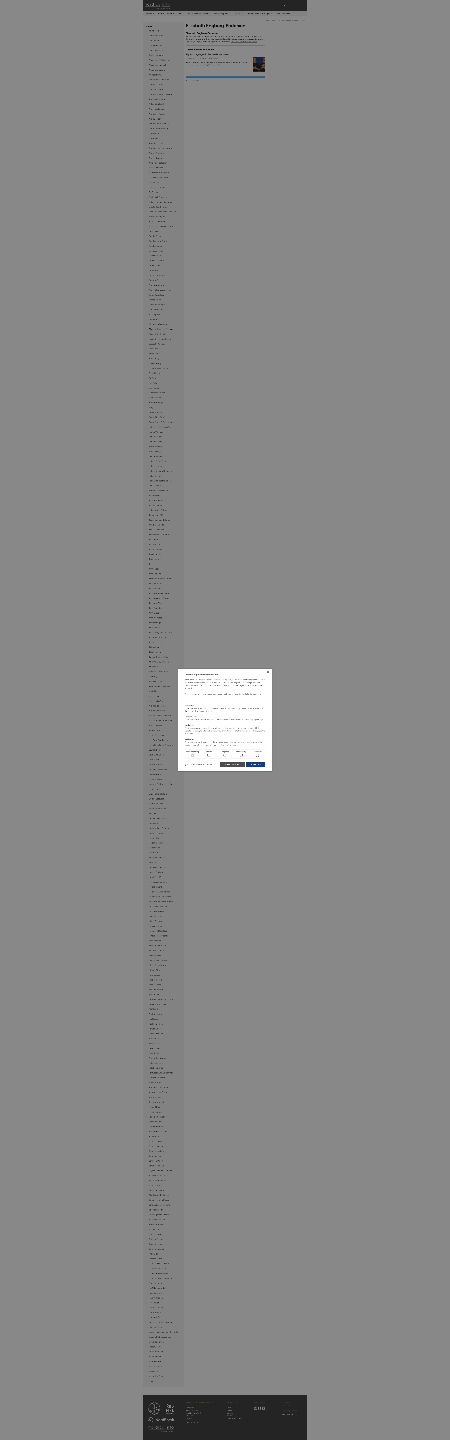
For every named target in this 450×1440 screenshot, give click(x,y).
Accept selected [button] (232, 764)
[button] (198, 764)
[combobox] (268, 672)
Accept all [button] (256, 764)
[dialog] (225, 720)
